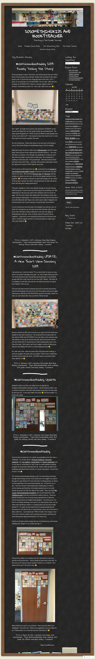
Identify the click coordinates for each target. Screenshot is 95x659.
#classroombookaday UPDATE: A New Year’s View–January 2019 (35, 261)
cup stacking (26, 462)
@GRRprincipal (17, 495)
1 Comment (47, 244)
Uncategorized (16, 242)
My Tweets (68, 228)
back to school (69, 123)
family (74, 135)
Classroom (38, 240)
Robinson (73, 169)
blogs (71, 126)
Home (20, 46)
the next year (37, 174)
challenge (55, 365)
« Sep (66, 104)
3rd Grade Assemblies (75, 80)
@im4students (22, 493)
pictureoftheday (74, 159)
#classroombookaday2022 (76, 78)
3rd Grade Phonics (73, 76)
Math (52, 635)
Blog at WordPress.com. (47, 645)
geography (75, 142)
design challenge (68, 135)
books (44, 242)
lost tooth (67, 150)
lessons (78, 147)
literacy (27, 244)
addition (71, 121)
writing (75, 183)
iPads (81, 144)
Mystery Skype (72, 157)
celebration (67, 128)
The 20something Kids (51, 46)
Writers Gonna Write (47, 49)
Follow (69, 202)
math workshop (74, 153)
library (81, 147)
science (78, 169)
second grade (68, 171)
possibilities (70, 161)
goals (66, 144)
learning (21, 244)
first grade (50, 242)
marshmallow (35, 462)
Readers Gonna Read (32, 46)
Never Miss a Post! (73, 187)
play (66, 161)
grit (69, 144)
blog (69, 126)
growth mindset (76, 144)
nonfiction (77, 157)
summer (72, 175)
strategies (75, 173)
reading (40, 244)
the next (47, 174)
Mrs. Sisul (78, 155)
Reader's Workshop (70, 166)
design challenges (48, 462)
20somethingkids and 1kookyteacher (47, 34)
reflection (67, 169)
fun (56, 242)
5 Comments (49, 639)
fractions (77, 138)
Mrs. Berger (73, 155)
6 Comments (49, 367)
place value (81, 159)
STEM (71, 173)
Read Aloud (45, 240)
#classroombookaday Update (35, 379)
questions (72, 164)
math (72, 150)
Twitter (77, 177)
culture (78, 133)
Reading (52, 240)
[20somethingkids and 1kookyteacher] (47, 17)
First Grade (44, 363)
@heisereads (42, 150)
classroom (67, 131)
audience (77, 121)
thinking (67, 178)
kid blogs (67, 147)
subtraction (67, 175)
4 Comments (52, 439)
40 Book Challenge (38, 460)
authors (80, 121)
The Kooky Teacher (70, 46)
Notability (67, 159)
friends (67, 142)
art (74, 121)
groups (71, 144)
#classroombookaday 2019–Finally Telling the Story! (35, 66)
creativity (74, 133)
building (79, 126)
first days (77, 135)
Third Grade (72, 177)
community (75, 131)
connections (68, 133)
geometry (80, 142)
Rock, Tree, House (73, 70)
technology (78, 175)
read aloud (33, 244)
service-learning (76, 171)
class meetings (78, 128)
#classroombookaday (34, 242)
